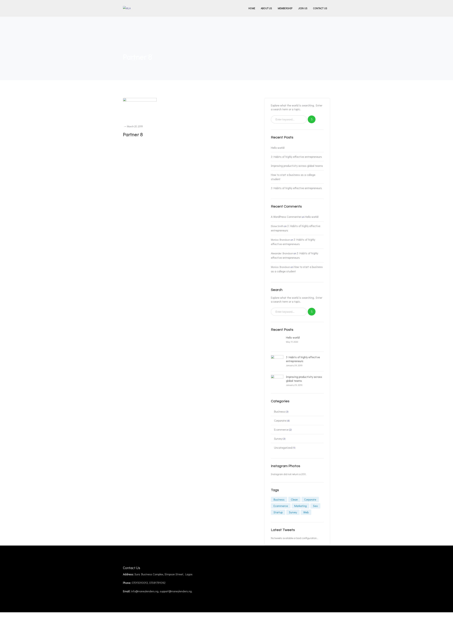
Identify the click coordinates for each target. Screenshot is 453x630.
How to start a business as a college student (293, 177)
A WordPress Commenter (286, 216)
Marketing (300, 506)
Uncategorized (283, 447)
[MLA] (127, 8)
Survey (278, 438)
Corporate (280, 420)
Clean (294, 499)
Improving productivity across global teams (297, 166)
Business (279, 411)
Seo (315, 506)
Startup (278, 512)
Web (306, 512)
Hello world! (278, 147)
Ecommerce (281, 429)
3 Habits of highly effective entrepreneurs (296, 156)
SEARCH (312, 119)
